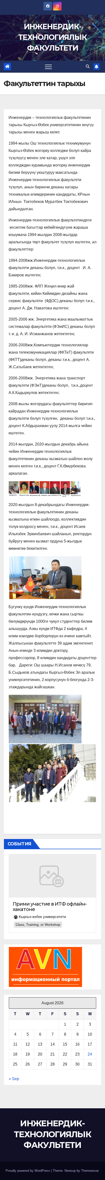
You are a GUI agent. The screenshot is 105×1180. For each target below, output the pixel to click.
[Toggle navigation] (48, 66)
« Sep (14, 1079)
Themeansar (89, 1170)
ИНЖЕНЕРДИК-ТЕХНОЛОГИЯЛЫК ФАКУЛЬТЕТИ (52, 37)
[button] (88, 66)
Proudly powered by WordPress (28, 1170)
